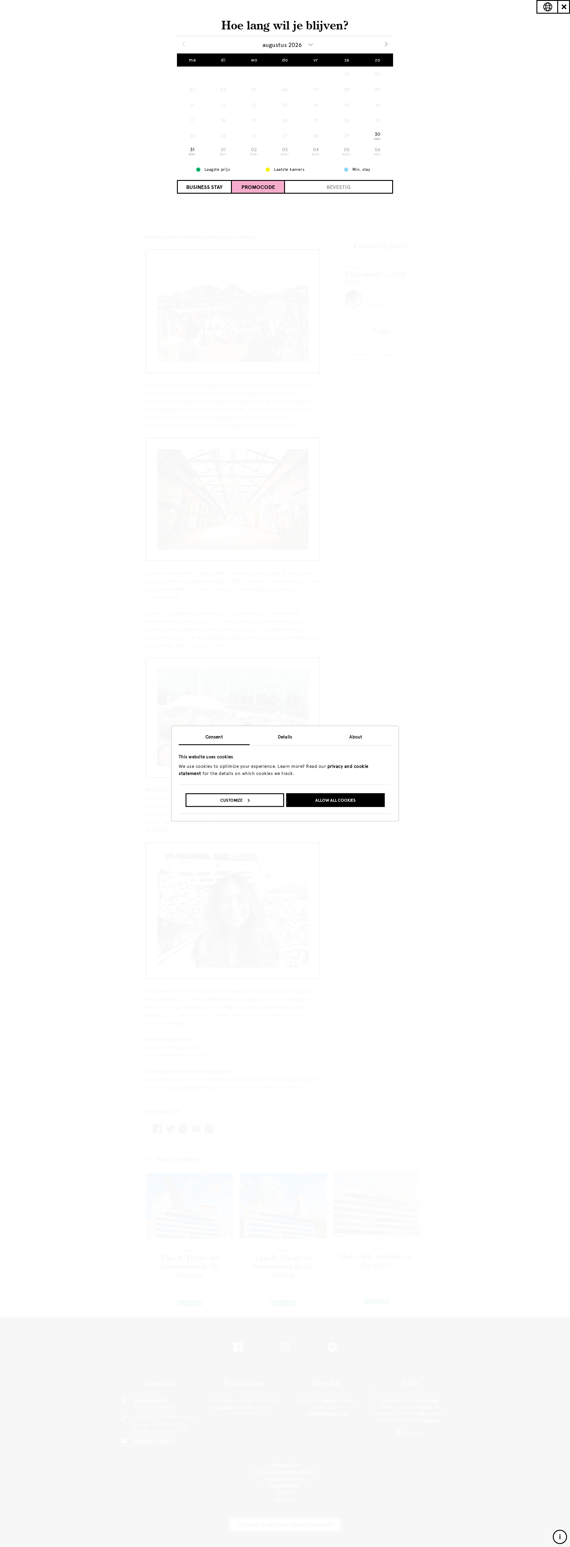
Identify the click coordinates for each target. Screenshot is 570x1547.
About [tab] (355, 737)
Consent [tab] (214, 737)
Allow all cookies (335, 800)
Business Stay (204, 187)
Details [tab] (285, 737)
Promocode (258, 187)
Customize (231, 800)
